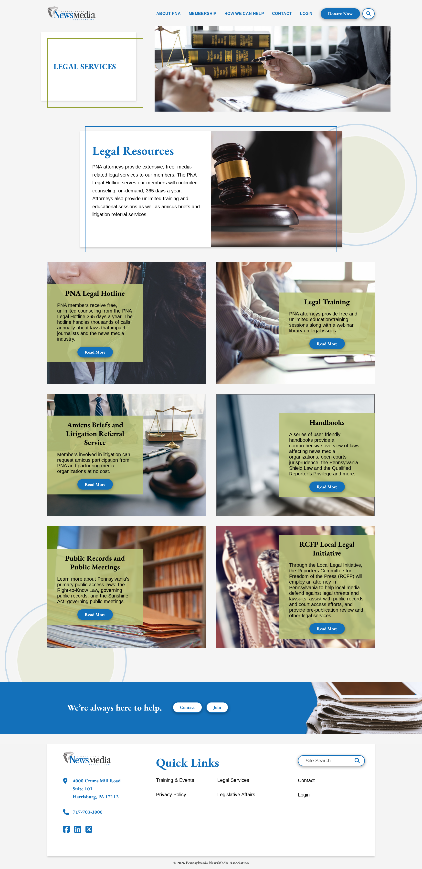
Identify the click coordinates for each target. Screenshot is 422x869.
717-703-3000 (88, 812)
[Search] (357, 761)
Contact (187, 707)
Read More (95, 352)
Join (217, 707)
